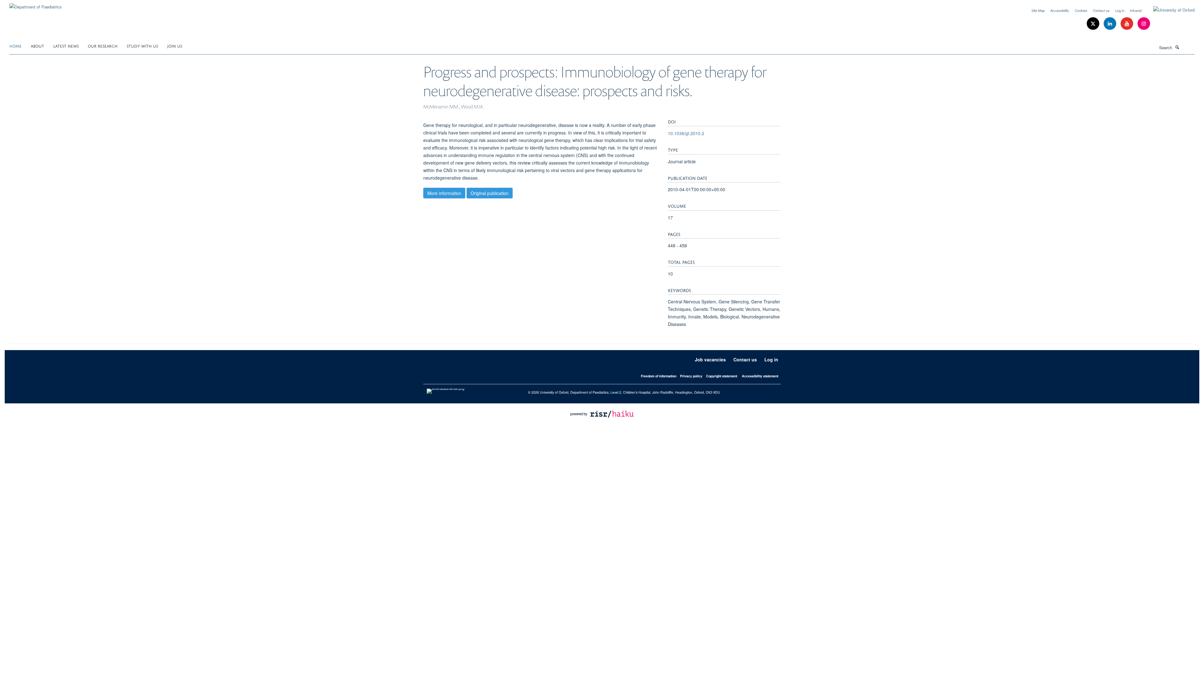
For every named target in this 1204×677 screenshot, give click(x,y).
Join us (174, 46)
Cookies (1081, 10)
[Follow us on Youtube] (1127, 24)
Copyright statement (721, 376)
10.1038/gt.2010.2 (686, 133)
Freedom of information (658, 376)
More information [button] (444, 193)
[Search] (1177, 47)
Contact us (1101, 10)
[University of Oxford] (1169, 10)
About (37, 46)
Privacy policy (691, 376)
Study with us (142, 46)
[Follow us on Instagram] (1144, 24)
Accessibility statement (760, 376)
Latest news (66, 46)
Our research (103, 46)
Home (15, 46)
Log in (1119, 10)
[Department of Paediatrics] (35, 5)
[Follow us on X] (1094, 24)
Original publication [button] (490, 193)
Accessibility (1059, 10)
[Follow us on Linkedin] (1110, 24)
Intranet (1136, 10)
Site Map (1038, 10)
